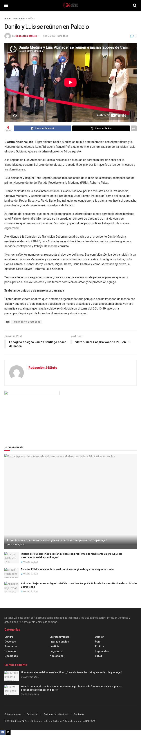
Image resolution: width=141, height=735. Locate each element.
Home (7, 18)
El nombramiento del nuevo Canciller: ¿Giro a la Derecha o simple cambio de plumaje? (57, 540)
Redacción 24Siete (26, 35)
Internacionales (59, 641)
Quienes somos (12, 714)
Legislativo (56, 651)
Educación (10, 651)
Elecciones (11, 655)
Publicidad (32, 714)
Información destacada (27, 322)
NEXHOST (90, 721)
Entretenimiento (59, 636)
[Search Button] (135, 5)
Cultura (8, 636)
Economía (10, 646)
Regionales (102, 651)
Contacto (79, 714)
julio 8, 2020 (49, 35)
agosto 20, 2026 (16, 545)
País (97, 641)
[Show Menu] (6, 5)
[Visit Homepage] (70, 5)
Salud (98, 655)
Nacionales (19, 18)
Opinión (99, 636)
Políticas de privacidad (56, 714)
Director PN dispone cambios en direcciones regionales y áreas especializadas (67, 569)
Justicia (54, 646)
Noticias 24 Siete (21, 721)
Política (31, 18)
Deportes (10, 641)
